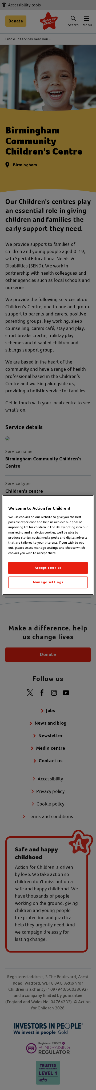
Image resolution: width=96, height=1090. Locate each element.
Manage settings (48, 582)
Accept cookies (48, 568)
